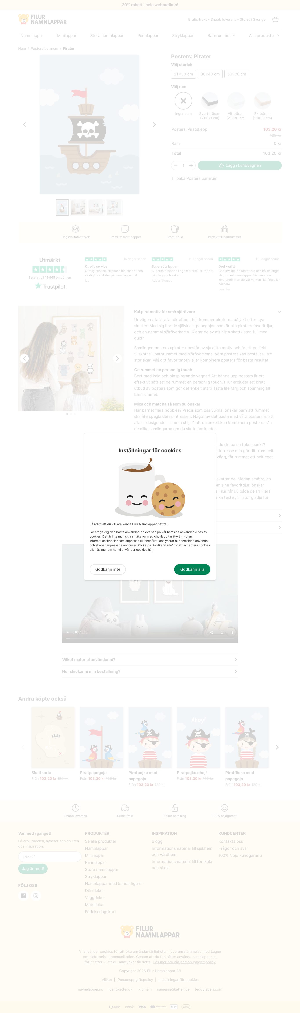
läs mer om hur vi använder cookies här (124, 549)
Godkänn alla (192, 569)
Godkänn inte (107, 569)
